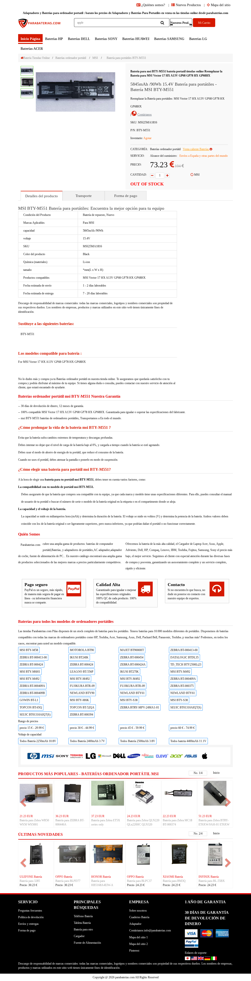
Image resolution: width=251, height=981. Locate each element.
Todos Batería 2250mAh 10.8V (38, 741)
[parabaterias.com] (39, 26)
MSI (95, 58)
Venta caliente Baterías (196, 149)
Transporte (83, 196)
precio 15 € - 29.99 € (32, 728)
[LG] (90, 756)
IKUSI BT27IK (129, 671)
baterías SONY (106, 39)
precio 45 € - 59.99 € (132, 728)
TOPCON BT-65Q (31, 707)
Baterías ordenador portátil (70, 58)
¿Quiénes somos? (153, 5)
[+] (167, 176)
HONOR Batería (101, 876)
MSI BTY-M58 (29, 650)
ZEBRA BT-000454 (131, 657)
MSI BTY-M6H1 (30, 671)
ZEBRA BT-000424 (31, 664)
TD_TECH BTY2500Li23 (185, 664)
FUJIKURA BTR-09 (82, 686)
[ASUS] (190, 755)
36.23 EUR (62, 816)
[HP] (33, 756)
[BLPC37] (143, 853)
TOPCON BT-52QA (82, 707)
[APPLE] (205, 755)
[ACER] (176, 755)
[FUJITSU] (147, 755)
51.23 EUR (205, 816)
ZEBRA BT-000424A (133, 664)
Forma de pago (125, 196)
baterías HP (54, 39)
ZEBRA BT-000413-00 (184, 650)
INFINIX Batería (209, 876)
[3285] (36, 853)
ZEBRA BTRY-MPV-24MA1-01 (139, 707)
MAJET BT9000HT (132, 650)
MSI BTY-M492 (180, 671)
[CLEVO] (162, 755)
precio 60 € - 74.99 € (182, 728)
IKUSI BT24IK (79, 657)
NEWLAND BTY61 (132, 693)
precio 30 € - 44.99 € (82, 728)
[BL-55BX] (215, 853)
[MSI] (47, 756)
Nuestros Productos (181, 23)
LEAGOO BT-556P (81, 671)
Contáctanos (145, 114)
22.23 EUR (169, 816)
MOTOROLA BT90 (82, 650)
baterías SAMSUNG (169, 39)
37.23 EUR (97, 816)
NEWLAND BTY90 (82, 693)
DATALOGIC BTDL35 (184, 657)
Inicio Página (30, 39)
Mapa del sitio (220, 5)
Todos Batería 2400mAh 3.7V (87, 741)
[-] (152, 176)
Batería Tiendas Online (36, 58)
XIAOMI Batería (173, 876)
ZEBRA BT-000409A (183, 678)
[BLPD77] (71, 853)
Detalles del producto (41, 196)
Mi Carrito (204, 23)
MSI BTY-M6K (79, 700)
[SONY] (62, 756)
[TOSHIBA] (76, 756)
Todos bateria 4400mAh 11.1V (188, 741)
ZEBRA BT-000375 (182, 686)
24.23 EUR (133, 816)
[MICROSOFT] (105, 756)
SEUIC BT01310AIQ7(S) (185, 707)
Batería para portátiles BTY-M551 (126, 58)
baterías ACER (32, 49)
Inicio (216, 772)
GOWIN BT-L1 (29, 700)
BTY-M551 (27, 334)
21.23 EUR (26, 816)
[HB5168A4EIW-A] (107, 853)
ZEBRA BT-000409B (32, 693)
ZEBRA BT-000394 (81, 714)
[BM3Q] (179, 853)
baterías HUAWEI (135, 39)
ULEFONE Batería (31, 876)
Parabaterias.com (30, 545)
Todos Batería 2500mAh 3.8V (137, 741)
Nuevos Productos (188, 5)
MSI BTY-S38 (129, 700)
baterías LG (198, 39)
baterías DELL (79, 39)
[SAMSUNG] (133, 755)
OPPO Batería (63, 876)
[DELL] (119, 756)
